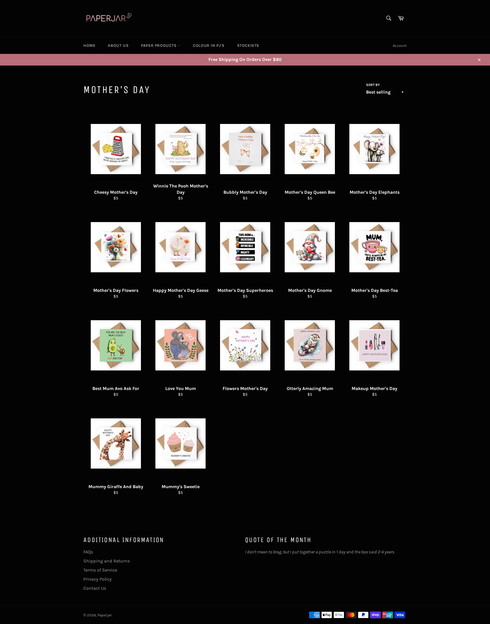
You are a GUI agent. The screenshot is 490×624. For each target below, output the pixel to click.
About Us (118, 45)
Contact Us (94, 588)
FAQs (88, 552)
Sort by (373, 85)
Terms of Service (100, 570)
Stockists (248, 45)
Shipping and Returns (106, 561)
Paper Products (159, 45)
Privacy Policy (97, 579)
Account (400, 45)
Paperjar (105, 615)
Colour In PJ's (208, 45)
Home (89, 45)
